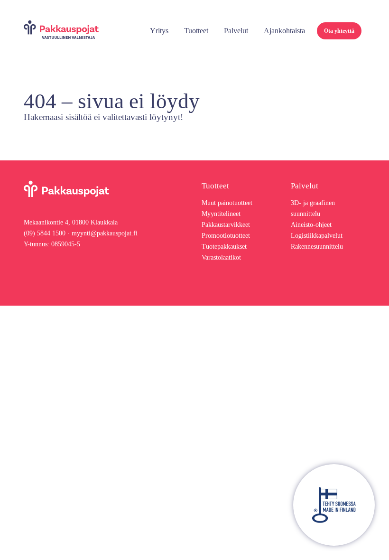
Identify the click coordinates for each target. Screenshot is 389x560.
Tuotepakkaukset (224, 246)
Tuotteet (196, 31)
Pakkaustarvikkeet (226, 224)
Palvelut (236, 31)
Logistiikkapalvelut (317, 235)
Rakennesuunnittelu (317, 246)
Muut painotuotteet (227, 202)
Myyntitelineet (221, 213)
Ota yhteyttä (339, 31)
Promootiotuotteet (226, 235)
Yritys (159, 31)
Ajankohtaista (284, 31)
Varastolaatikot (221, 257)
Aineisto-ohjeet (311, 224)
